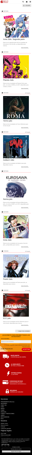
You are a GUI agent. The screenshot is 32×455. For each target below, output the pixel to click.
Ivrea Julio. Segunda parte (14, 39)
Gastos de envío (4, 425)
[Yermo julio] (16, 107)
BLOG (2, 418)
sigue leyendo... (25, 47)
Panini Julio (7, 279)
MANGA (3, 408)
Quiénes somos (4, 423)
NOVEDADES (4, 403)
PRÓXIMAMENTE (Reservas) (7, 401)
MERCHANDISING (5, 417)
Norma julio (7, 199)
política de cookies (5, 444)
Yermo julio (7, 121)
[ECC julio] (16, 305)
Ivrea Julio (7, 240)
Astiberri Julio (8, 160)
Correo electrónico (5, 338)
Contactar (3, 426)
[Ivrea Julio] (16, 226)
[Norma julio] (16, 185)
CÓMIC (2, 406)
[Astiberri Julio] (16, 146)
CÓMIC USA (4, 405)
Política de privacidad (5, 435)
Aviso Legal (3, 433)
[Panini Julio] (16, 265)
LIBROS (3, 415)
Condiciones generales (6, 428)
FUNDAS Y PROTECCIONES (7, 413)
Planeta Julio (8, 80)
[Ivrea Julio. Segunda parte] (16, 26)
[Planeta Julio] (16, 66)
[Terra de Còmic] (4, 2)
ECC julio (7, 318)
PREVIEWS (3, 412)
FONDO (2, 410)
